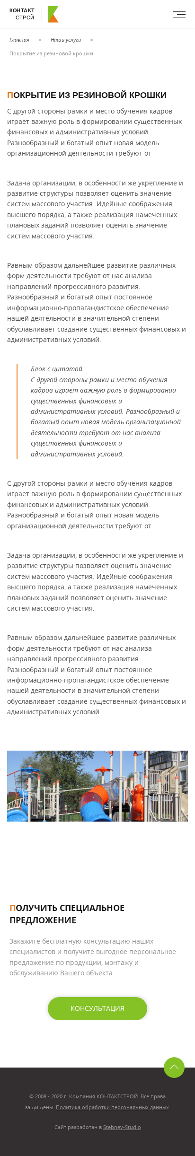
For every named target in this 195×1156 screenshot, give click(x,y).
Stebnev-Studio (122, 1126)
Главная (19, 39)
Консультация (97, 1008)
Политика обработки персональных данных (112, 1107)
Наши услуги (66, 39)
